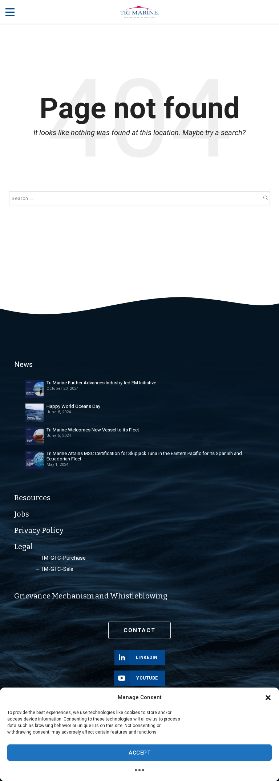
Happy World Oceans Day (73, 406)
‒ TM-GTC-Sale (54, 569)
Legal (23, 546)
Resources (32, 497)
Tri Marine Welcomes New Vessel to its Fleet (92, 430)
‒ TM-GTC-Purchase (61, 558)
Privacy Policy (39, 530)
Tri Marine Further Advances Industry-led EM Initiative (101, 382)
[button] (268, 697)
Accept (139, 752)
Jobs (21, 514)
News (23, 364)
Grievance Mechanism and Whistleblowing (90, 596)
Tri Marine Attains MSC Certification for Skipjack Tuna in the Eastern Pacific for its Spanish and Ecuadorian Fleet (144, 456)
